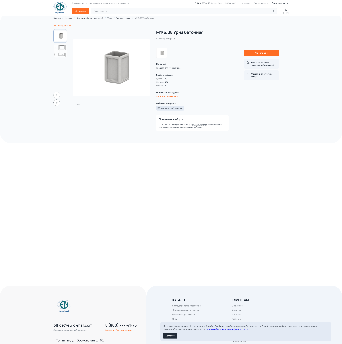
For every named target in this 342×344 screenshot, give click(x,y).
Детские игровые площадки (185, 314)
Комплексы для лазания (183, 318)
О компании (237, 309)
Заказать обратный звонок (118, 334)
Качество (236, 314)
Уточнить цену (261, 57)
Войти (286, 12)
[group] (111, 71)
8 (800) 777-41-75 (202, 3)
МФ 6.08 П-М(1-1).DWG (171, 112)
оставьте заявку (199, 128)
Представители (261, 3)
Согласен (170, 335)
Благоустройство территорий (186, 309)
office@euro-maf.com (73, 329)
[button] (56, 99)
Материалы (237, 318)
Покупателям (278, 3)
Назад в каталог (65, 29)
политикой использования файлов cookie (227, 329)
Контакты (246, 3)
